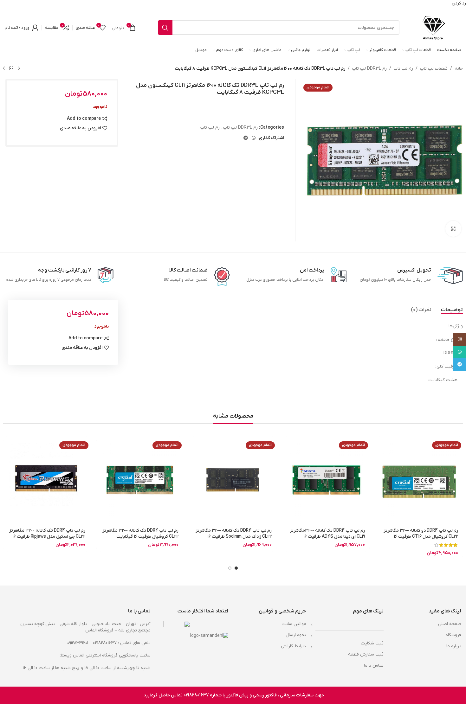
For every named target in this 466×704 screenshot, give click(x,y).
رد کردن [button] (459, 3)
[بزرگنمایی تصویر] (453, 229)
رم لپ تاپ (403, 69)
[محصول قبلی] (19, 68)
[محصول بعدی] (4, 68)
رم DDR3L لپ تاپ (369, 69)
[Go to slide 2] (229, 568)
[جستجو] (165, 27)
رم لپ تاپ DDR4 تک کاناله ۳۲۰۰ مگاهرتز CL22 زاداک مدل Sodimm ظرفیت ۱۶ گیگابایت (234, 537)
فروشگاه (453, 635)
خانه (459, 69)
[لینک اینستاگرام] (459, 339)
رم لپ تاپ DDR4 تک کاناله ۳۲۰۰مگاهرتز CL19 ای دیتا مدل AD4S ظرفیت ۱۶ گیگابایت (327, 537)
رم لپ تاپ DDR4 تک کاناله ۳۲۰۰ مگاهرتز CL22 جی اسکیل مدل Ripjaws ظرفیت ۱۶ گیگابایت (47, 537)
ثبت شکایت (372, 643)
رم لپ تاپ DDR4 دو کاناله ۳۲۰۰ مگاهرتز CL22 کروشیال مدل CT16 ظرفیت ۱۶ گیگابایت (421, 537)
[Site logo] (433, 27)
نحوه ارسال (296, 635)
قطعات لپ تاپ (434, 69)
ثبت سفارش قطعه (366, 654)
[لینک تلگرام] (246, 138)
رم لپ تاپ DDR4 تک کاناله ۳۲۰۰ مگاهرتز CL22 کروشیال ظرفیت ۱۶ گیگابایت (140, 534)
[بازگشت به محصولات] (11, 68)
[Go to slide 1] (236, 568)
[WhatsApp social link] (253, 138)
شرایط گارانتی (293, 646)
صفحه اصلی (449, 624)
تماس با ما (374, 665)
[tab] (452, 310)
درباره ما (453, 646)
